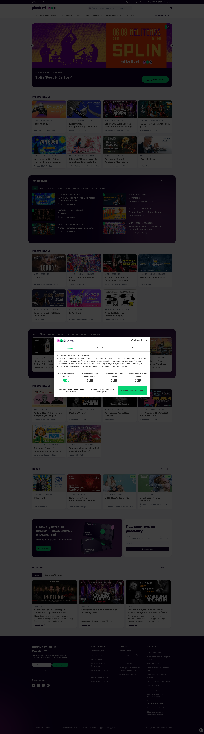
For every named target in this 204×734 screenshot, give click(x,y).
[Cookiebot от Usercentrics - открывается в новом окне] (132, 340)
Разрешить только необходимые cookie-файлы (71, 390)
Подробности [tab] (102, 348)
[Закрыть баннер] (146, 341)
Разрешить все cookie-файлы (132, 390)
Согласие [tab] (70, 348)
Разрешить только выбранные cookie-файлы (102, 390)
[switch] (90, 380)
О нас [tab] (134, 348)
